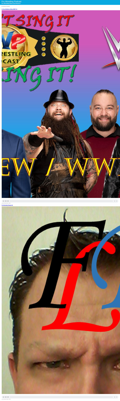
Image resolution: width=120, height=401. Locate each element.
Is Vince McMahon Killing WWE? (9, 9)
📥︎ (16, 9)
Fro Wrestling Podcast (6, 205)
